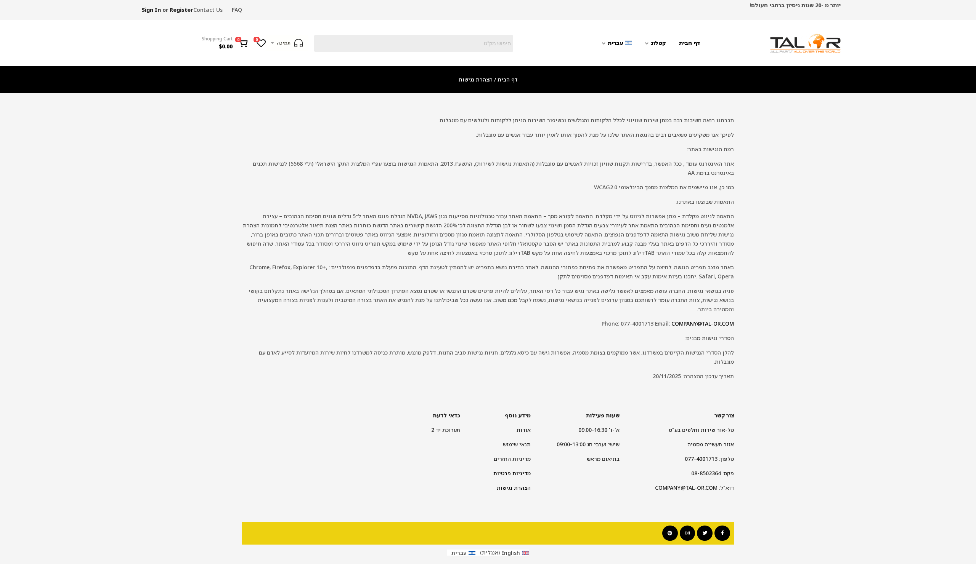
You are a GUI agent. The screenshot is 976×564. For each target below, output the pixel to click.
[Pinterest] (670, 533)
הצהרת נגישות (514, 487)
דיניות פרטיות (510, 473)
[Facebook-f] (722, 533)
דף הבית (507, 79)
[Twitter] (705, 533)
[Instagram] (687, 533)
